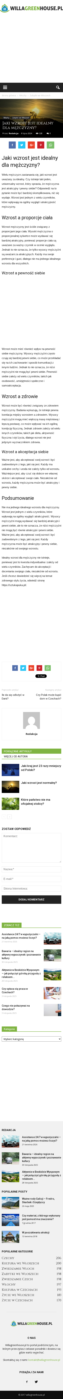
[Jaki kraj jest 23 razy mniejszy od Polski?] (10, 770)
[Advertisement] (31, 49)
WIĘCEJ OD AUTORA (16, 756)
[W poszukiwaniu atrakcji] (10, 1237)
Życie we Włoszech (18, 1295)
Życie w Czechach (17, 1300)
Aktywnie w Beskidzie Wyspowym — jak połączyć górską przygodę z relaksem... (21, 973)
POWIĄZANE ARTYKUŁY (18, 751)
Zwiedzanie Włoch (18, 1268)
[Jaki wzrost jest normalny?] (10, 787)
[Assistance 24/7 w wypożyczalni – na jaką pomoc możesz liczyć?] (52, 938)
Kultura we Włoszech (20, 1263)
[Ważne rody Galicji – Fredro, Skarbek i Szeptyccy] (10, 1203)
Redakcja (14, 133)
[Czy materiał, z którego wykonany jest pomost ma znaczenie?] (10, 1220)
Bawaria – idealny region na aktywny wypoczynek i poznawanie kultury (21, 955)
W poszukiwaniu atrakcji (36, 1232)
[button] (58, 87)
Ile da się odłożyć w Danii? (13, 696)
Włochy (6, 117)
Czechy (8, 1258)
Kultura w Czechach (19, 1290)
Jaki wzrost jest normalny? (39, 782)
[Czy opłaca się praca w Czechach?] (52, 993)
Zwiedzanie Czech (17, 1279)
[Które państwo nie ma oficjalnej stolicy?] (10, 804)
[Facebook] (26, 1381)
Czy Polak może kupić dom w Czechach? (48, 696)
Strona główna (9, 95)
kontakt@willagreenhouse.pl (44, 1360)
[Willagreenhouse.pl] (31, 8)
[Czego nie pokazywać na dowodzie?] (52, 1010)
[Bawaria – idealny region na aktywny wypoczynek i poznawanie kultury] (52, 955)
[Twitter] (36, 1381)
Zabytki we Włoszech (20, 117)
